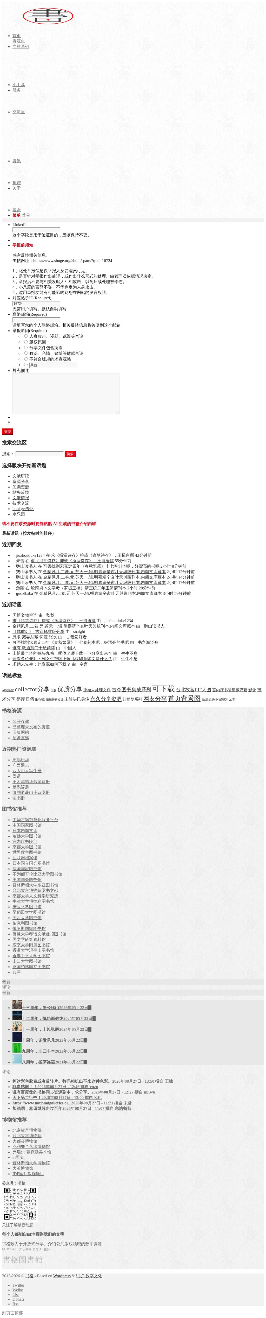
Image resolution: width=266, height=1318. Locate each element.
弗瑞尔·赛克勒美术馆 (31, 1152)
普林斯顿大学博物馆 (31, 1163)
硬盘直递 (20, 738)
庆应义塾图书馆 (27, 907)
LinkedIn (20, 224)
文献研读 (20, 476)
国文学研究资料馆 (29, 939)
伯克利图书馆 (24, 923)
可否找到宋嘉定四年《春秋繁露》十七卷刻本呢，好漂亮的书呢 (101, 566)
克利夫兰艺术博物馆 (31, 1146)
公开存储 (20, 721)
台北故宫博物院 (27, 1135)
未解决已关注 (76, 699)
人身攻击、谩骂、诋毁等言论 (56, 336)
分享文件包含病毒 (46, 348)
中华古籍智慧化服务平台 (35, 819)
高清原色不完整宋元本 (218, 699)
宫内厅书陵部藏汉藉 (229, 690)
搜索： (8, 454)
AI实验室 (8, 690)
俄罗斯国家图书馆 (29, 928)
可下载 (163, 689)
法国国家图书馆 (27, 868)
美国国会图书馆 (27, 879)
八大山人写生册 (27, 771)
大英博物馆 (22, 1168)
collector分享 (32, 689)
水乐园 (18, 514)
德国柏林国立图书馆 (31, 966)
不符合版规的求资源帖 (50, 359)
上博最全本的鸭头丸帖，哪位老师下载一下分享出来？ (62, 653)
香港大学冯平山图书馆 (33, 950)
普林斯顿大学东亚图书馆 (35, 885)
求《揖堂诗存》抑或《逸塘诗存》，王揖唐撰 (92, 555)
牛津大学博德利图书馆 (33, 901)
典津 (16, 972)
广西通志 (20, 765)
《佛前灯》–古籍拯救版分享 (38, 631)
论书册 (18, 798)
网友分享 (155, 698)
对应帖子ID (31, 298)
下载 (53, 690)
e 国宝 (18, 1157)
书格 (29, 1276)
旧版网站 (20, 732)
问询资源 (20, 487)
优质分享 (69, 689)
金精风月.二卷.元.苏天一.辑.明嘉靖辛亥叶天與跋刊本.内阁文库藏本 (104, 571)
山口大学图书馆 (27, 961)
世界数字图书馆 (27, 852)
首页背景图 (184, 698)
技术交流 (20, 503)
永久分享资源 (106, 699)
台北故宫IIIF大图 (193, 689)
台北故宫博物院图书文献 (35, 890)
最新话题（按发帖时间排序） (29, 533)
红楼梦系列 (132, 699)
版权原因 (37, 342)
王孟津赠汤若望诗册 (31, 781)
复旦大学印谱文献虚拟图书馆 (39, 934)
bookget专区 (23, 508)
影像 (252, 690)
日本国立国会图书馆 (31, 863)
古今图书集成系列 (131, 689)
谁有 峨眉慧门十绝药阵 (33, 648)
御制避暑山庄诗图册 (31, 792)
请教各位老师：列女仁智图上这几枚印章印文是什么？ (62, 659)
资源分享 (20, 481)
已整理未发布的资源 (31, 727)
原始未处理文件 (97, 690)
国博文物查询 (24, 615)
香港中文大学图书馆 (31, 956)
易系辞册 (20, 787)
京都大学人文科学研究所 (35, 896)
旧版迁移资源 (54, 699)
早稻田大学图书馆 (29, 912)
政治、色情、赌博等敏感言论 (56, 353)
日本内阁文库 (24, 830)
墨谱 (16, 776)
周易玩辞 (20, 760)
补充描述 (20, 370)
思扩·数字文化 (89, 1276)
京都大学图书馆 (27, 847)
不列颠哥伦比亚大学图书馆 (37, 874)
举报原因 (29, 330)
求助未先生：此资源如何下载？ (41, 664)
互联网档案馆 (24, 858)
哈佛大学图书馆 (27, 836)
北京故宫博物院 (27, 1130)
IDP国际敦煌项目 (28, 1174)
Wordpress (62, 1276)
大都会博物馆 (24, 1141)
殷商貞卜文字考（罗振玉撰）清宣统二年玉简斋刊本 (78, 588)
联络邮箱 (29, 314)
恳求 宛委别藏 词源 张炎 (34, 637)
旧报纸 (40, 699)
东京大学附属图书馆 (31, 945)
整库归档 (25, 699)
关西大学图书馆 (27, 917)
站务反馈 (20, 492)
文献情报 (20, 498)
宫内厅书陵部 (24, 841)
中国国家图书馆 (27, 825)
